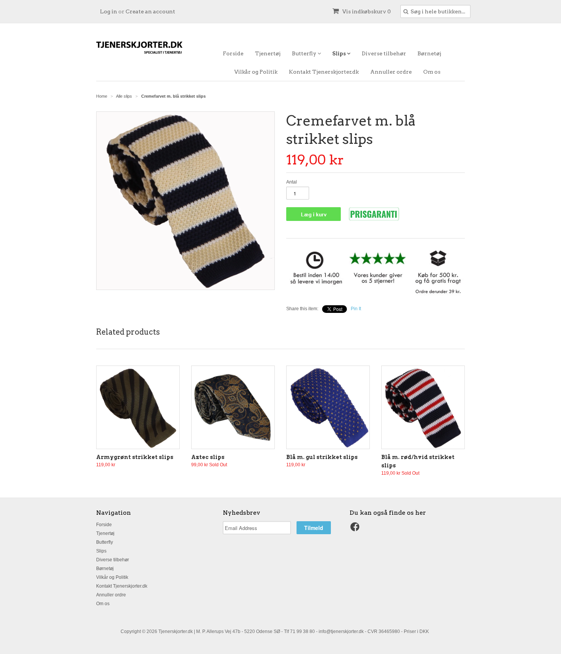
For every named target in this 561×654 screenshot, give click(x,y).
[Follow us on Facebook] (356, 529)
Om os (431, 72)
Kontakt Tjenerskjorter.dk (324, 72)
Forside (233, 53)
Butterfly (305, 53)
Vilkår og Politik (255, 72)
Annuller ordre (391, 72)
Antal (291, 182)
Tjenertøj (267, 53)
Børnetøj (429, 53)
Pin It (356, 308)
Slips (339, 53)
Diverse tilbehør (384, 53)
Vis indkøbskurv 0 (366, 11)
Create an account (150, 11)
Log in (108, 11)
